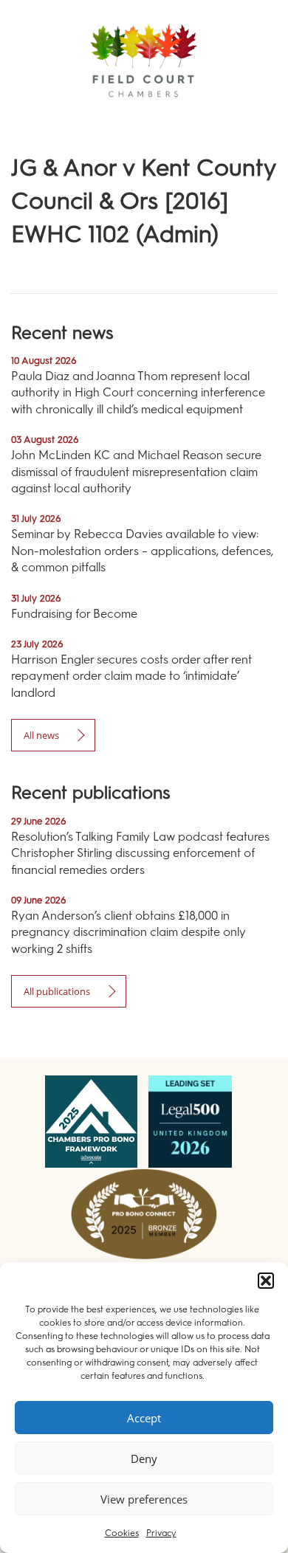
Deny (144, 1458)
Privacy (161, 1533)
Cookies (122, 1533)
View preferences (144, 1499)
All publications (57, 991)
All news (41, 735)
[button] (265, 1280)
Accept (144, 1418)
